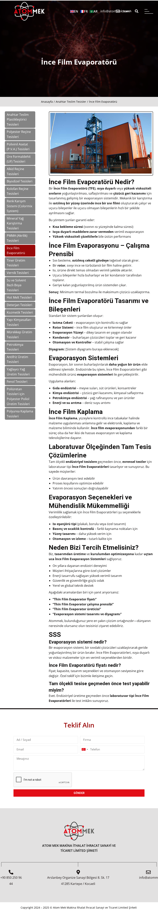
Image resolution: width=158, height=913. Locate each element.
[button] (136, 11)
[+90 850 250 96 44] (11, 872)
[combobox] (84, 749)
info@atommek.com (115, 11)
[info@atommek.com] (118, 11)
